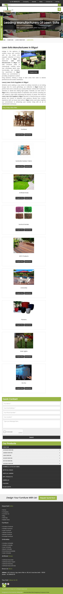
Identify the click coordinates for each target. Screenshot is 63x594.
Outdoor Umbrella (7, 543)
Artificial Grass (8, 470)
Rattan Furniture (7, 461)
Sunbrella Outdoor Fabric (11, 467)
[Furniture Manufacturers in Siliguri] (24, 118)
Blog (3, 516)
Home (3, 40)
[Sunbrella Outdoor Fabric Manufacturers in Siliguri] (24, 150)
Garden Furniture (7, 452)
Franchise (1, 20)
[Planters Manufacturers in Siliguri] (24, 307)
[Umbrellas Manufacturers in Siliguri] (24, 277)
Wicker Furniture (7, 458)
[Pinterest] (8, 584)
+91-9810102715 (15, 1)
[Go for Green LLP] (11, 8)
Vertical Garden (8, 473)
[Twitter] (6, 584)
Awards (34, 1)
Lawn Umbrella (6, 547)
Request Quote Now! (47, 498)
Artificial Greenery (7, 564)
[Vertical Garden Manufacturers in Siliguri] (24, 212)
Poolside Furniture (8, 463)
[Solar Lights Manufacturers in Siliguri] (24, 340)
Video (40, 1)
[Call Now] (4, 586)
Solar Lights (7, 487)
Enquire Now (19, 134)
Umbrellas (6, 480)
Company (26, 1)
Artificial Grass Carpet (8, 562)
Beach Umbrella (7, 549)
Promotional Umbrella (8, 551)
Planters (5, 483)
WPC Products (8, 477)
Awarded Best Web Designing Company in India (36, 592)
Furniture (10, 40)
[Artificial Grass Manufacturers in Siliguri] (24, 182)
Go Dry (57, 1)
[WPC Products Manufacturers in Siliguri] (24, 245)
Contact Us (49, 1)
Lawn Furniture (20, 40)
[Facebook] (3, 584)
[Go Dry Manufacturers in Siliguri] (24, 372)
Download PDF (1, 33)
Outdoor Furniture (8, 450)
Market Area (6, 520)
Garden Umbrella (7, 545)
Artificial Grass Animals (9, 566)
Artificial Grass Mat (7, 560)
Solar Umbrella (6, 553)
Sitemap (5, 518)
